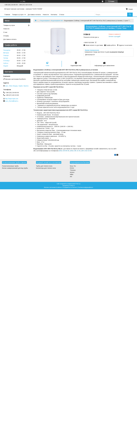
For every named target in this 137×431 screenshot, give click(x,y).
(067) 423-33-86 (86, 151)
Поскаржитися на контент (70, 187)
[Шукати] (130, 14)
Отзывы (6, 36)
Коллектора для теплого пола (46, 168)
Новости (46, 14)
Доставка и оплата (34, 14)
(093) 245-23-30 (75, 151)
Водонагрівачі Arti (57, 20)
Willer (71, 174)
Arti (71, 176)
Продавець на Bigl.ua (68, 185)
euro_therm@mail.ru (11, 101)
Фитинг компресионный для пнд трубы (15, 168)
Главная (7, 14)
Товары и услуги (17, 14)
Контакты (54, 14)
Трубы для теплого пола (44, 166)
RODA (72, 168)
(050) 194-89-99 (64, 151)
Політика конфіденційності (85, 187)
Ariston (72, 172)
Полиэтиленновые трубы (10, 166)
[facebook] (115, 155)
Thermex (73, 170)
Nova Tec (73, 166)
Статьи (61, 14)
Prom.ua (78, 183)
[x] (117, 155)
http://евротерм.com (11, 98)
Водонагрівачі (45, 20)
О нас (5, 32)
